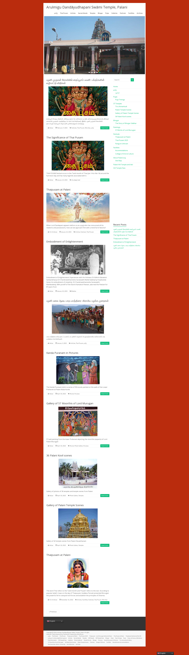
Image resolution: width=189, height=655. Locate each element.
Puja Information (52, 639)
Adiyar (51, 126)
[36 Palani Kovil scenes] (78, 458)
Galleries (114, 13)
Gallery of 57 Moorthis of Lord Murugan (69, 402)
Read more (104, 127)
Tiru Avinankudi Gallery (126, 639)
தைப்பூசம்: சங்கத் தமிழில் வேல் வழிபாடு (57, 637)
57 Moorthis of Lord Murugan (55, 641)
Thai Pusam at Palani (119, 635)
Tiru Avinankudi (121, 105)
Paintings (116, 126)
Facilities (131, 13)
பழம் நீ (117, 92)
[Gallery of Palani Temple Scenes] (78, 508)
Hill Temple (91, 637)
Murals (72, 392)
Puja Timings (120, 98)
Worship (87, 126)
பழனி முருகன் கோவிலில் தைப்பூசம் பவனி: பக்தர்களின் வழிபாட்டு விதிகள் (75, 80)
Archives (140, 13)
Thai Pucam (80, 126)
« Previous (53, 610)
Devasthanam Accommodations (121, 641)
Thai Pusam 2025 (121, 139)
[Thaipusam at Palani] (77, 193)
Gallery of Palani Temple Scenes (65, 504)
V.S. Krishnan (53, 231)
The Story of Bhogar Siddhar (126, 122)
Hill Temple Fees (119, 167)
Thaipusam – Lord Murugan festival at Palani (100, 635)
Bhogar (100, 13)
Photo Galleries (78, 639)
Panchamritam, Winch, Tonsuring (56, 643)
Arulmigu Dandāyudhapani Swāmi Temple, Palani (86, 7)
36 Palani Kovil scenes (59, 454)
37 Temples (117, 102)
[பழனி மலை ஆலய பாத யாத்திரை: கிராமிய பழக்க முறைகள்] (78, 304)
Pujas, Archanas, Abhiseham (135, 637)
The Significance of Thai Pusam (64, 136)
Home (115, 85)
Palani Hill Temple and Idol (123, 163)
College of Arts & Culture (124, 153)
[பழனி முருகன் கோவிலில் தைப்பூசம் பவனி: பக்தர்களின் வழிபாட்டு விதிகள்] (77, 86)
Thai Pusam (64, 13)
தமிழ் (56, 13)
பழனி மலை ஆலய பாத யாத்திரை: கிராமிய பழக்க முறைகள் (77, 299)
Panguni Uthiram (121, 142)
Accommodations (121, 149)
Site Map (118, 159)
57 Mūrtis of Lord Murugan (125, 129)
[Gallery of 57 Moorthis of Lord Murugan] (77, 406)
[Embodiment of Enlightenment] (78, 245)
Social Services (70, 643)
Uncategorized (75, 179)
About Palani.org (119, 156)
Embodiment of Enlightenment (64, 240)
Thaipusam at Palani (58, 188)
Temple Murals (87, 639)
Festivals (123, 13)
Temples (92, 13)
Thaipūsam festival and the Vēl (133, 635)
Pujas (107, 13)
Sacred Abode (82, 13)
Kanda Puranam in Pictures (62, 351)
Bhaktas (73, 290)
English (52, 620)
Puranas (77, 392)
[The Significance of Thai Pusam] (78, 141)
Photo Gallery (79, 444)
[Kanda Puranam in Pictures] (78, 356)
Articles (73, 13)
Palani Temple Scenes (123, 109)
